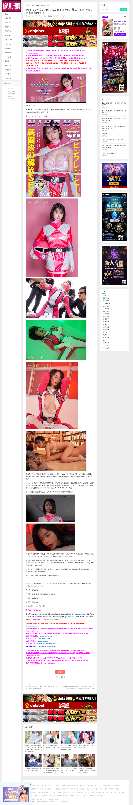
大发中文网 (100, 796)
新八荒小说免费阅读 (62, 801)
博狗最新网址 (89, 785)
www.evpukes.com (41, 641)
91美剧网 (59, 796)
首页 (6, 14)
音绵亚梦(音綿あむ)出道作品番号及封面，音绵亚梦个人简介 (69, 770)
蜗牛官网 (40, 792)
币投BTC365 (79, 792)
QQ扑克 (85, 796)
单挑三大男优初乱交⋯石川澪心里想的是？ (86, 746)
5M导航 (117, 789)
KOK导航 (95, 789)
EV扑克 (76, 785)
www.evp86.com (79, 614)
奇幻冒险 (8, 35)
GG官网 (46, 792)
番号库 (57, 785)
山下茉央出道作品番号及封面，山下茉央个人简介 (33, 769)
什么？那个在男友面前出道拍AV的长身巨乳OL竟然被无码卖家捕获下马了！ (69, 747)
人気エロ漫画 (103, 789)
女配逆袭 (106, 308)
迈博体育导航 (65, 789)
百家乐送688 (11, 88)
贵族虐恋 (106, 345)
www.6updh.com (49, 663)
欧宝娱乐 (81, 789)
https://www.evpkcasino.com (45, 644)
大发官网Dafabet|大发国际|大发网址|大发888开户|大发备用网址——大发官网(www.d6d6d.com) (57, 660)
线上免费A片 (11, 91)
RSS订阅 (7, 83)
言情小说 (8, 18)
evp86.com (67, 617)
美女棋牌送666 (11, 93)
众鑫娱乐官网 (47, 789)
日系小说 (8, 57)
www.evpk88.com (46, 636)
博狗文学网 (116, 785)
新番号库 (34, 789)
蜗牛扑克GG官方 (107, 785)
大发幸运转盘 (44, 785)
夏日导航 (52, 796)
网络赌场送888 (11, 96)
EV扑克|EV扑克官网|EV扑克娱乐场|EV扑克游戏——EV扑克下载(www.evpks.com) (53, 60)
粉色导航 (82, 785)
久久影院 (52, 792)
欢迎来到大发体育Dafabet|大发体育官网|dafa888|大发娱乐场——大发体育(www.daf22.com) (56, 658)
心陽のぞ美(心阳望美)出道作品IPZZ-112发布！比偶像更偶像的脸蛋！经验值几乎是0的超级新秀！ (33, 748)
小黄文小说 (98, 785)
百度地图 (55, 799)
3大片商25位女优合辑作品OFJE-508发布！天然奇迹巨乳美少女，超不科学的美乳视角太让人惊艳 (78, 688)
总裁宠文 (43, 5)
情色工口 (8, 48)
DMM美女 (63, 785)
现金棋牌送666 (11, 98)
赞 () (61, 672)
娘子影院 (72, 796)
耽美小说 (8, 78)
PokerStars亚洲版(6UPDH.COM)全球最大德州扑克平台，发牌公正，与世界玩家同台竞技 (55, 55)
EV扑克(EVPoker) (35, 610)
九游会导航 (89, 789)
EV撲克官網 (113, 792)
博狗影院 (65, 796)
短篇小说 (8, 65)
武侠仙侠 (8, 27)
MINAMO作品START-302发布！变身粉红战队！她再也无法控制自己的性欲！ (59, 11)
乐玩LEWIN (99, 792)
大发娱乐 (65, 792)
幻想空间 (106, 311)
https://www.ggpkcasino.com (46, 646)
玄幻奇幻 (8, 22)
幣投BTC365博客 (89, 792)
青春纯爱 (106, 348)
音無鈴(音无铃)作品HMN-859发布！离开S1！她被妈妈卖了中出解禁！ (86, 770)
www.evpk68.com (44, 638)
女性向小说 (8, 39)
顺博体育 (34, 792)
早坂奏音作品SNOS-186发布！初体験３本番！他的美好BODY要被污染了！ (51, 770)
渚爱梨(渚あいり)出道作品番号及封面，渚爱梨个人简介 (51, 747)
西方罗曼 (106, 340)
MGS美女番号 (35, 785)
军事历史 (8, 61)
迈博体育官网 (74, 789)
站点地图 (45, 799)
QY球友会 (72, 792)
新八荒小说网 (11, 6)
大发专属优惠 (91, 796)
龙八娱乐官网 (37, 796)
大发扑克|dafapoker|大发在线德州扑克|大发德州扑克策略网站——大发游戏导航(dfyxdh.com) (56, 58)
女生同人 (8, 44)
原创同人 (8, 31)
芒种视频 (59, 792)
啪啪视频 (70, 785)
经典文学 (8, 74)
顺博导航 (111, 789)
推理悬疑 (8, 52)
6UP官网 (40, 789)
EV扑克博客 (121, 792)
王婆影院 (78, 796)
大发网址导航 (56, 789)
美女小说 (51, 785)
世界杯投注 (45, 796)
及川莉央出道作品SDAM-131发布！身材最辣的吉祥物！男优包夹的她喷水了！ (41, 688)
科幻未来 (8, 70)
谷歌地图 (50, 799)
